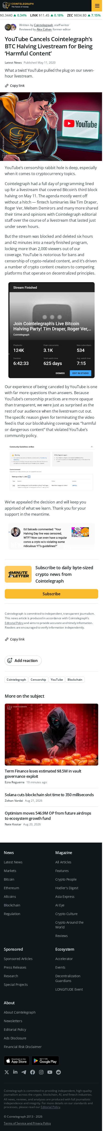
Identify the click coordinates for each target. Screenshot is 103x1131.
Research (11, 976)
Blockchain (12, 905)
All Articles (63, 862)
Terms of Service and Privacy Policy (27, 1123)
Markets (10, 870)
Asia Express (64, 896)
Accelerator (64, 958)
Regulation (12, 913)
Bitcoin (9, 879)
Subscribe (51, 593)
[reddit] (58, 1073)
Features (62, 870)
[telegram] (24, 1073)
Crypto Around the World (69, 924)
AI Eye (59, 905)
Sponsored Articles (18, 958)
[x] (7, 1073)
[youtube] (50, 1073)
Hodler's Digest (66, 888)
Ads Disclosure (15, 1038)
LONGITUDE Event (69, 989)
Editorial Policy (14, 623)
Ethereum (11, 888)
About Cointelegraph (19, 1012)
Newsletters (13, 1021)
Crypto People (65, 879)
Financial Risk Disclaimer (22, 1046)
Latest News (13, 63)
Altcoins (10, 896)
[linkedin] (15, 1073)
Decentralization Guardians (67, 978)
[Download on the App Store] (16, 1060)
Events (60, 967)
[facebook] (32, 1073)
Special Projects (16, 984)
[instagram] (41, 1073)
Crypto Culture (66, 913)
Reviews (61, 935)
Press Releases (15, 967)
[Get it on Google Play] (45, 1060)
